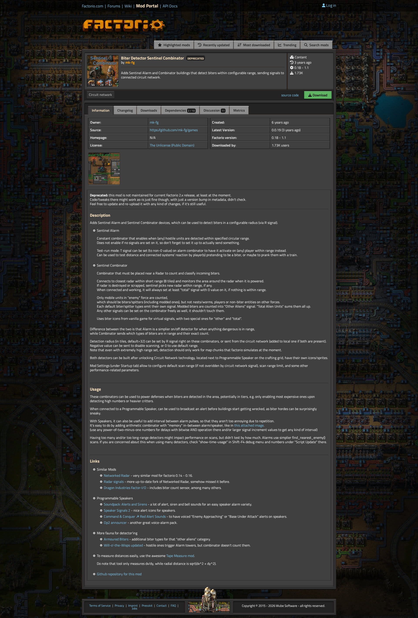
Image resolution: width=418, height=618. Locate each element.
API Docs (170, 6)
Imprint (133, 605)
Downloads (149, 110)
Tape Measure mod (180, 555)
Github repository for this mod (119, 574)
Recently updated (216, 45)
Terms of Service (100, 605)
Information (101, 110)
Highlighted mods (176, 45)
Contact (162, 605)
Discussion (214, 110)
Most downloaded (256, 45)
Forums (114, 6)
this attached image (249, 425)
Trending (289, 45)
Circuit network (100, 94)
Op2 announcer (115, 522)
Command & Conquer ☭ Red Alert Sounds (135, 516)
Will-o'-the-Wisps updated (123, 545)
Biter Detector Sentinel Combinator (152, 58)
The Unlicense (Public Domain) (172, 145)
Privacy (119, 605)
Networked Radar (117, 475)
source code (290, 95)
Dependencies (180, 110)
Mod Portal (147, 5)
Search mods (318, 45)
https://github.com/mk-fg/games (174, 130)
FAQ (173, 605)
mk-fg (130, 62)
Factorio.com (92, 6)
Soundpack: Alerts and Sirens (125, 504)
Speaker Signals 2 (117, 510)
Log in (331, 5)
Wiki (128, 6)
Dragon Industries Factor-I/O (125, 487)
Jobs (134, 608)
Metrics (239, 110)
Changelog (125, 110)
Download (319, 95)
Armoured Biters (116, 539)
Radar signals (114, 481)
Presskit (147, 605)
